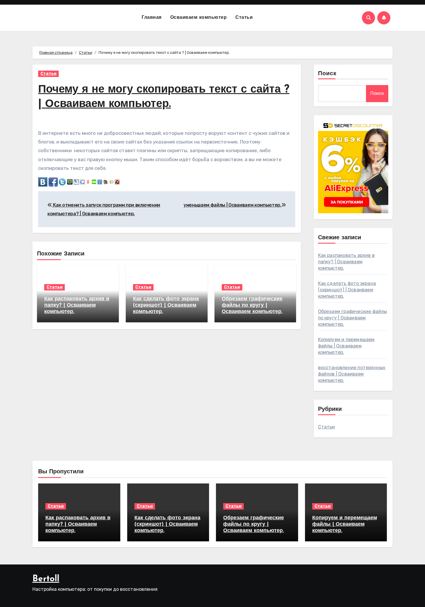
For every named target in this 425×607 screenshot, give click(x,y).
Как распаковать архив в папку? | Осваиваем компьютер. (76, 305)
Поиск (327, 74)
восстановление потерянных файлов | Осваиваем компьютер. (352, 374)
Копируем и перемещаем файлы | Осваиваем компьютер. (346, 346)
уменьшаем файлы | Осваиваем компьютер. (232, 205)
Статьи (244, 17)
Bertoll (45, 579)
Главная (152, 17)
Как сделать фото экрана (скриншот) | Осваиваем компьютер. (166, 305)
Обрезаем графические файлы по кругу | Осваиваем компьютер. (252, 305)
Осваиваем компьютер (198, 17)
